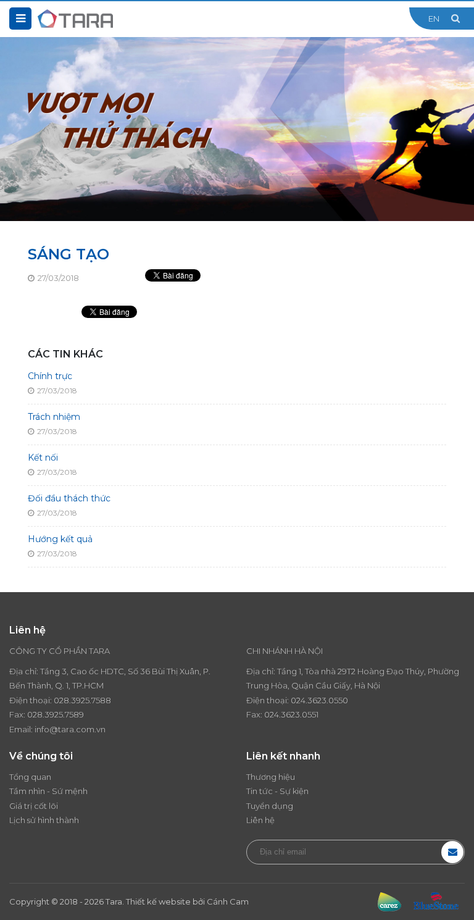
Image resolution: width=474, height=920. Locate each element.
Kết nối (43, 457)
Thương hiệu (270, 777)
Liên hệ (260, 820)
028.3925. (72, 700)
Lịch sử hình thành (44, 820)
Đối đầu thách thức (69, 498)
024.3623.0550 (319, 700)
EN (433, 18)
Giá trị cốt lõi (33, 806)
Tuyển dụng (269, 806)
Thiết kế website (158, 901)
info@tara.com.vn (70, 729)
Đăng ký (452, 852)
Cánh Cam (228, 901)
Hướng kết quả (60, 539)
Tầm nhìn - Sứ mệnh (48, 791)
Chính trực (50, 376)
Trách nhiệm (54, 416)
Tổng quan (30, 777)
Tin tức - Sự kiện (277, 791)
